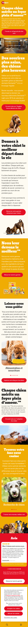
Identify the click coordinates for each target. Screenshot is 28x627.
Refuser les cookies (13, 613)
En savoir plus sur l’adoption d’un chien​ (14, 420)
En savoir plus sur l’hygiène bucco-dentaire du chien (14, 107)
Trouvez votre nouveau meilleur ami (14, 514)
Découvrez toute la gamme (12, 275)
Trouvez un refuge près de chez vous (14, 32)
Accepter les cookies (13, 608)
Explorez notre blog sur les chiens (14, 380)
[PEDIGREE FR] (7, 2)
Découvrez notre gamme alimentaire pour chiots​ (13, 212)
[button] (10, 375)
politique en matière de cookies (13, 595)
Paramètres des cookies (10, 617)
